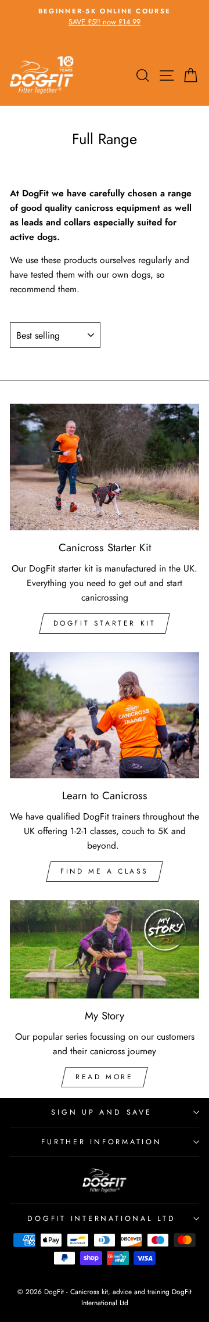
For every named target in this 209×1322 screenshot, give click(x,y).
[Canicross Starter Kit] (104, 467)
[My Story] (104, 949)
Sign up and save (101, 1112)
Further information (101, 1142)
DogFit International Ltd (101, 1218)
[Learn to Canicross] (104, 715)
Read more (104, 1077)
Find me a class (104, 871)
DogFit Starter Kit (104, 623)
